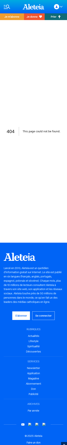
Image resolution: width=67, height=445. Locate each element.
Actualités (33, 336)
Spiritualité (33, 346)
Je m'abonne (11, 16)
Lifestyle (34, 341)
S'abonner (21, 315)
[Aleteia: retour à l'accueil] (33, 6)
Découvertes (33, 351)
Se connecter (43, 315)
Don (33, 389)
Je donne (32, 16)
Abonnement (33, 383)
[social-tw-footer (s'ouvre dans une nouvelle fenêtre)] (37, 424)
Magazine (33, 378)
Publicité (33, 394)
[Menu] (11, 7)
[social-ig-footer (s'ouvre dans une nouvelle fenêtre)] (44, 424)
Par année (33, 410)
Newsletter (33, 368)
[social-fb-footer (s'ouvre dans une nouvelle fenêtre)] (30, 424)
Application (33, 373)
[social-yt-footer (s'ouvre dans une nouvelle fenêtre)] (23, 424)
